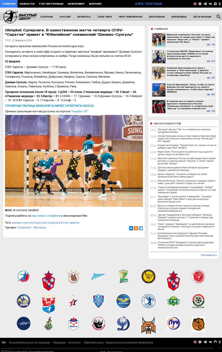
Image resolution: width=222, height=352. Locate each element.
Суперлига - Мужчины (32, 227)
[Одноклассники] (136, 228)
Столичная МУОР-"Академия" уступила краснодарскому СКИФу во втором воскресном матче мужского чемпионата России (186, 245)
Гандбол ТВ (79, 111)
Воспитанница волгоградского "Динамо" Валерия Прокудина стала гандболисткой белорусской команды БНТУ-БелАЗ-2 (185, 236)
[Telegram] (141, 228)
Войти (139, 3)
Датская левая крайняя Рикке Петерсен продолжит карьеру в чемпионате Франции (183, 168)
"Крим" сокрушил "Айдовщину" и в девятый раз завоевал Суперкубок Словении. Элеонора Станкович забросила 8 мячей (186, 227)
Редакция (59, 342)
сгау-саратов (71, 222)
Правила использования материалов (129, 342)
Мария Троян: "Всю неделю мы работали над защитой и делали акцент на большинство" (185, 153)
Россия (65, 16)
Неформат (76, 3)
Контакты (74, 342)
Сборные (46, 16)
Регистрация (153, 3)
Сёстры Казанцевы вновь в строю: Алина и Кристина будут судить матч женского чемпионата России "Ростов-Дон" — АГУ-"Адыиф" (187, 138)
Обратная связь (94, 342)
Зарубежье (179, 16)
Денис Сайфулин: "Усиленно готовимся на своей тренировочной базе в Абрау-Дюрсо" (182, 175)
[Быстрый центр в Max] (215, 3)
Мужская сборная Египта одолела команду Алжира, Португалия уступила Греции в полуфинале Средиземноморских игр (184, 208)
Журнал (95, 3)
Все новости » (209, 255)
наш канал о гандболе (46, 215)
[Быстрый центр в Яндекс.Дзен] (200, 3)
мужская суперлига (48, 222)
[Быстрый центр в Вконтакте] (210, 3)
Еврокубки (157, 16)
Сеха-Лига (104, 16)
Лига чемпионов (130, 16)
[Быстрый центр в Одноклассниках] (220, 3)
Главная (8, 3)
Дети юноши (202, 16)
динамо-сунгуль (22, 222)
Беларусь (84, 16)
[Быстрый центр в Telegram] (205, 3)
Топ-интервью (51, 3)
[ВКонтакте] (131, 228)
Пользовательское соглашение (29, 342)
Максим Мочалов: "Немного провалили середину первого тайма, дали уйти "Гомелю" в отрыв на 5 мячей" (186, 182)
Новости (27, 3)
